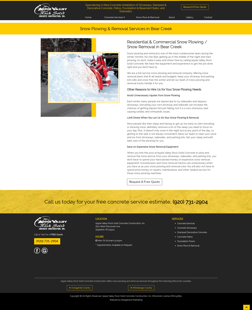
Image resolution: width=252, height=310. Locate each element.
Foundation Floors (186, 241)
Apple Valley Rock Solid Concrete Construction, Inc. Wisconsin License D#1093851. (142, 296)
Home (88, 17)
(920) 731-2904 (47, 241)
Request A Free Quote (194, 7)
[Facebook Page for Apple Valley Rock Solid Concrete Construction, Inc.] (37, 252)
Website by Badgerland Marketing (126, 300)
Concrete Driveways (187, 228)
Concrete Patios (185, 237)
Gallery (189, 17)
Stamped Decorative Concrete (192, 232)
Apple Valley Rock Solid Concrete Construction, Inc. (120, 223)
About (172, 17)
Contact (208, 17)
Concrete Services (114, 17)
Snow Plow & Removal (147, 17)
